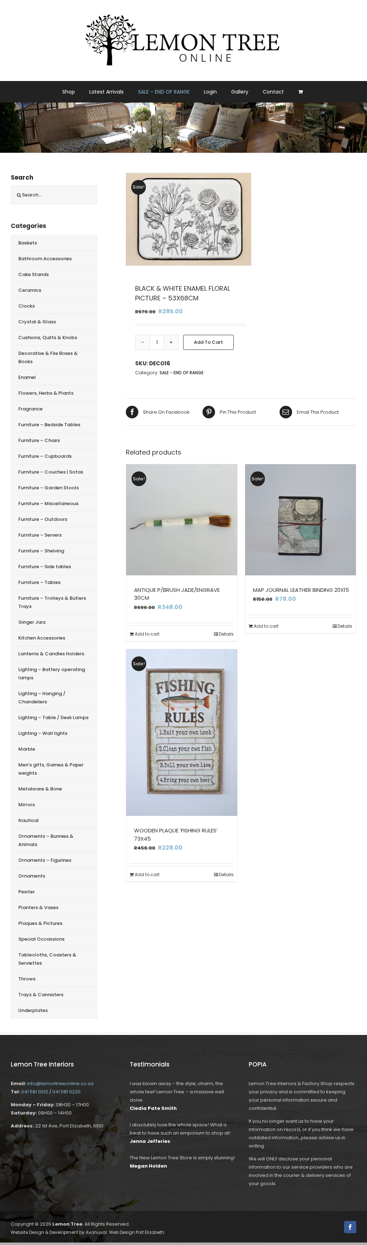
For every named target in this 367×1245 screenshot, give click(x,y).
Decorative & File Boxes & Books (48, 357)
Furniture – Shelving (41, 550)
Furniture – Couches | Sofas (50, 472)
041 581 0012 (34, 1091)
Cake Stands (33, 274)
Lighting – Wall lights (42, 733)
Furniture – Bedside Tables (49, 424)
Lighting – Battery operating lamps (51, 673)
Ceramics (29, 290)
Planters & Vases (38, 907)
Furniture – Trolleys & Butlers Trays (52, 602)
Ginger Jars (32, 622)
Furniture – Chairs (39, 440)
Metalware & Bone (40, 788)
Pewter (26, 891)
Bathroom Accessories (45, 258)
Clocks (26, 306)
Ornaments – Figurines (44, 860)
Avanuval (96, 1232)
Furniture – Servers (40, 535)
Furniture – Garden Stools (48, 487)
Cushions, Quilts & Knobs (47, 337)
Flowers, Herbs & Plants (45, 393)
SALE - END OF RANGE (181, 373)
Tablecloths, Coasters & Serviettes (47, 958)
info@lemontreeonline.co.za (60, 1083)
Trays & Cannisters (40, 994)
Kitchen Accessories (41, 638)
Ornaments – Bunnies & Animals (45, 840)
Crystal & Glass (37, 321)
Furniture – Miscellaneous (48, 503)
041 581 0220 (66, 1091)
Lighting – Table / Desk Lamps (53, 717)
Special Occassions (41, 939)
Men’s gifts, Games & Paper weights (51, 768)
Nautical (28, 820)
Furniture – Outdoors (42, 519)
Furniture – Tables (39, 582)
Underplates (33, 1010)
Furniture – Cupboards (45, 456)
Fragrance (30, 408)
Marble (26, 749)
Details (226, 634)
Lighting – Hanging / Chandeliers (42, 697)
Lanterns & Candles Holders (51, 653)
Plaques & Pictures (40, 923)
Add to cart (208, 342)
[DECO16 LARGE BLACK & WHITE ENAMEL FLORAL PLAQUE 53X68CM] (188, 219)
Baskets (27, 242)
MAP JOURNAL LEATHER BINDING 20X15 (301, 590)
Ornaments (31, 876)
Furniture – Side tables (44, 566)
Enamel (27, 377)
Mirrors (26, 804)
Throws (26, 978)
